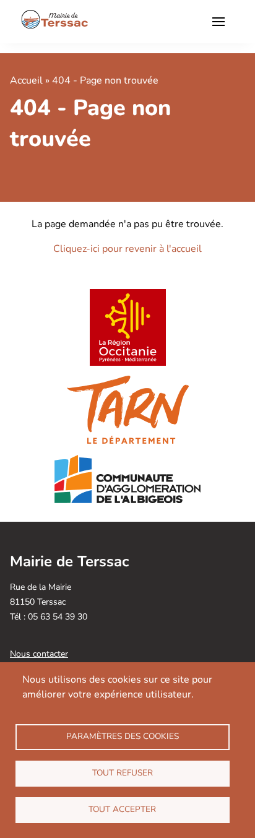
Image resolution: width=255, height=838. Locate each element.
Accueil (26, 80)
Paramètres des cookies (122, 736)
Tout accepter (122, 809)
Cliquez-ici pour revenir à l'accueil (127, 249)
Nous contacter (39, 654)
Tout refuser (122, 773)
